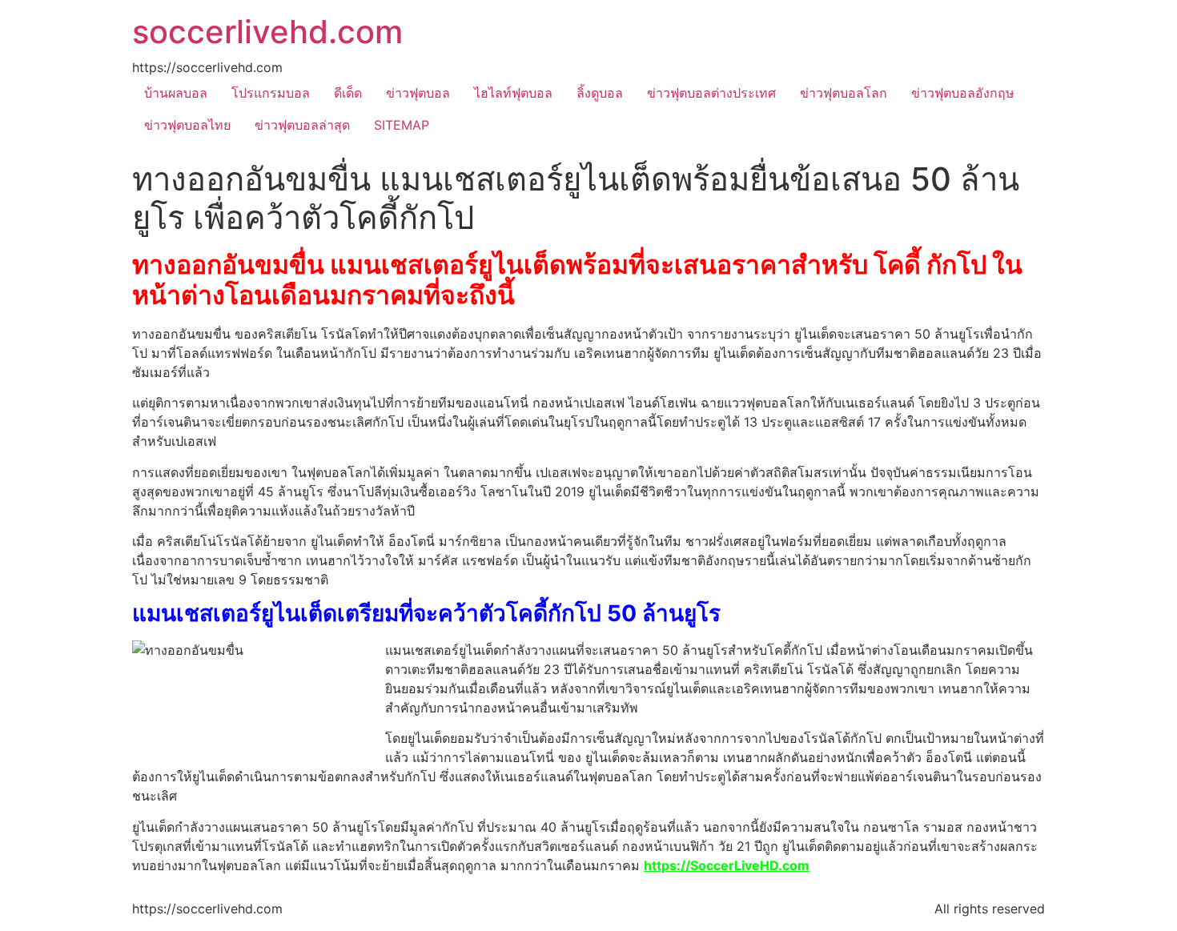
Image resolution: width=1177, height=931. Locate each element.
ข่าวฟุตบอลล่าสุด (302, 125)
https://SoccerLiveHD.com (726, 865)
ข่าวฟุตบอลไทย (187, 125)
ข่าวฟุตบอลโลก (843, 93)
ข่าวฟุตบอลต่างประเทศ (711, 93)
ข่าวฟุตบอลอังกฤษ (962, 93)
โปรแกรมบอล (270, 93)
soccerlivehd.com (267, 31)
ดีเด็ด (348, 93)
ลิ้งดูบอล (599, 93)
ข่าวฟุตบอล (418, 93)
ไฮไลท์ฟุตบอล (513, 93)
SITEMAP (401, 125)
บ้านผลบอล (175, 93)
